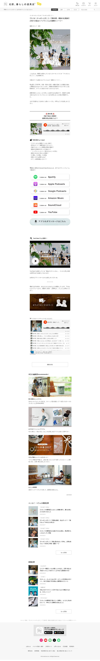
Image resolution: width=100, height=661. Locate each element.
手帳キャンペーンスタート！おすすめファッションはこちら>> (18, 9)
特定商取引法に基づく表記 (48, 651)
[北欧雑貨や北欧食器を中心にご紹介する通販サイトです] (21, 4)
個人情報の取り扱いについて (64, 651)
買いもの (77, 5)
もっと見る (64, 552)
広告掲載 (65, 646)
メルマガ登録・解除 (38, 646)
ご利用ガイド (48, 646)
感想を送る (50, 364)
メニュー (95, 5)
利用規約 (71, 646)
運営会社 (30, 651)
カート (89, 5)
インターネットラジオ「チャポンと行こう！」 (42, 15)
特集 (26, 620)
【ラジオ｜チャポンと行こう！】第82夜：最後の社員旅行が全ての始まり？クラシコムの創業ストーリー (52, 620)
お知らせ (28, 646)
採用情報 (36, 651)
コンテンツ (83, 5)
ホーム (22, 620)
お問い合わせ (57, 646)
